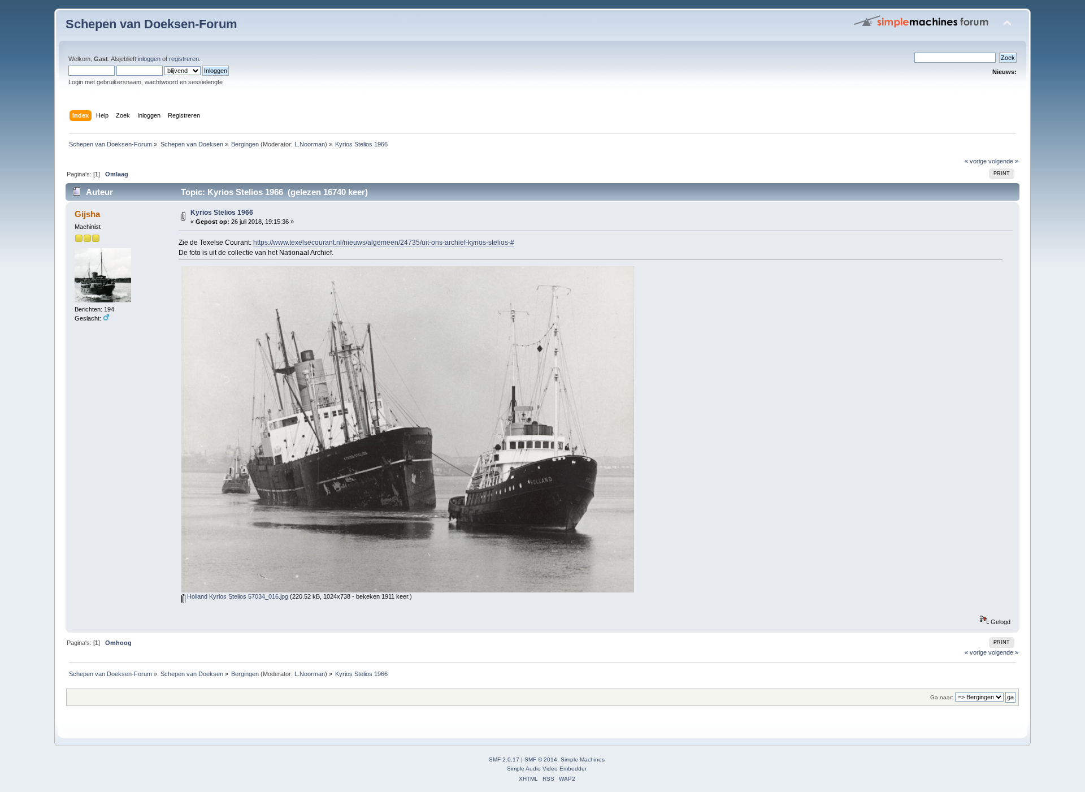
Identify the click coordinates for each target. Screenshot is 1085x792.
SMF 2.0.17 (504, 759)
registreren (184, 58)
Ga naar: (941, 697)
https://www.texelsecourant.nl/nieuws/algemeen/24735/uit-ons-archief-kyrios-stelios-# (383, 242)
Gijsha (87, 214)
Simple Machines (583, 759)
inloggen (149, 58)
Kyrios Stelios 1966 (221, 213)
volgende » (1003, 161)
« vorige (976, 161)
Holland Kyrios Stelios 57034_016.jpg (236, 596)
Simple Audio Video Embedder (547, 768)
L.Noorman (309, 144)
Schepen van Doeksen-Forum (151, 24)
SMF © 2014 (540, 759)
